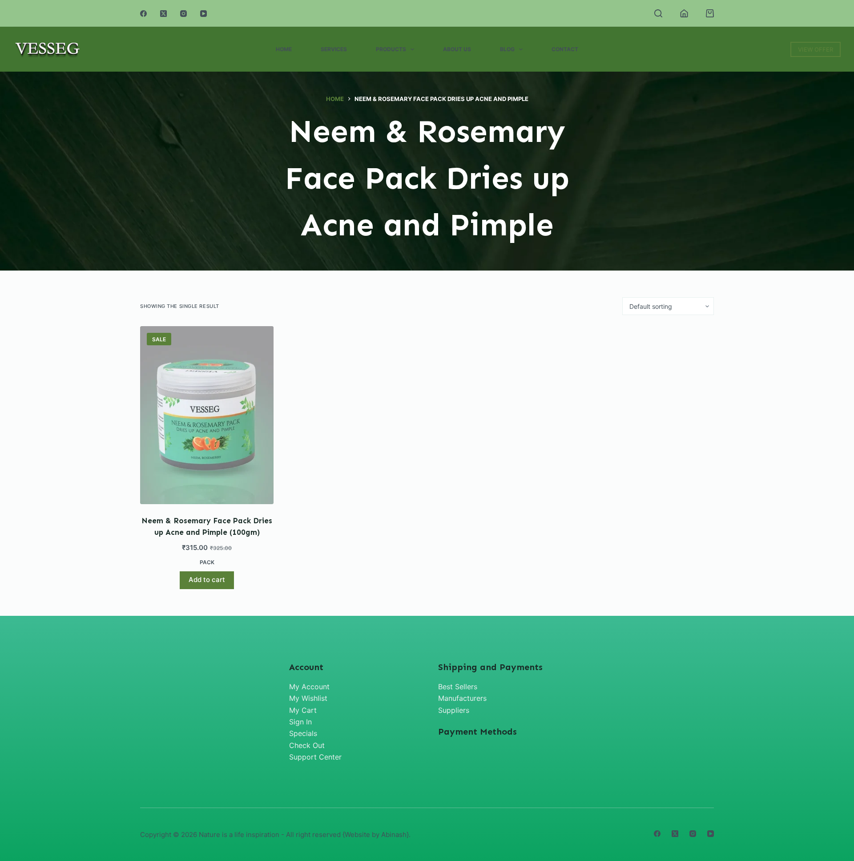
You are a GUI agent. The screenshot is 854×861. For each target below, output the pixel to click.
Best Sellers (457, 686)
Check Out (307, 745)
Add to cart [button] (207, 579)
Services (334, 49)
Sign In (300, 721)
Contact (565, 49)
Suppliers (453, 710)
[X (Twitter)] (163, 13)
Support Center (315, 756)
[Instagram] (183, 13)
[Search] (658, 13)
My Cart (303, 710)
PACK (207, 562)
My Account (309, 686)
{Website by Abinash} (375, 834)
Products (391, 49)
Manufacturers (462, 698)
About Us (457, 49)
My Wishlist (308, 698)
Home (284, 49)
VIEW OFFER (815, 49)
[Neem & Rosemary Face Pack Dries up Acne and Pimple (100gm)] (207, 415)
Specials (303, 733)
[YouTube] (203, 13)
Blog (507, 49)
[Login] (684, 13)
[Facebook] (143, 13)
